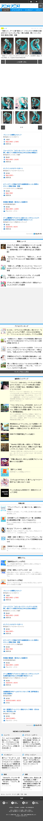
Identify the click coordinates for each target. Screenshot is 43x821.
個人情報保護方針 (30, 807)
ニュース (6, 9)
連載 (26, 774)
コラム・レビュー (30, 754)
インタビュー (29, 9)
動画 (5, 774)
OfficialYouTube (36, 803)
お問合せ (11, 807)
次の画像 (40, 62)
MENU (40, 5)
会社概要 (22, 807)
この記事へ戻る (21, 61)
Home (7, 802)
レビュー (38, 9)
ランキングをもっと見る (21, 372)
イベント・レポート (31, 735)
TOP (21, 798)
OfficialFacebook (16, 803)
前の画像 (3, 62)
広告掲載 (17, 807)
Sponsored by (29, 233)
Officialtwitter (26, 803)
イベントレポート (17, 9)
